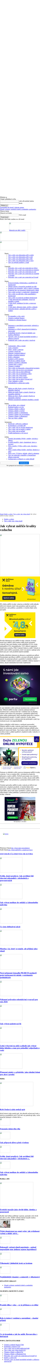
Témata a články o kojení (16, 411)
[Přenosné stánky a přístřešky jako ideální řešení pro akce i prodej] (11, 1068)
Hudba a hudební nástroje (16, 355)
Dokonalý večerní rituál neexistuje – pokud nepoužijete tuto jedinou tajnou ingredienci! (18, 1248)
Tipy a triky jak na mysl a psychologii (20, 370)
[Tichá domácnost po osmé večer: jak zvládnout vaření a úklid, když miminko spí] (5, 1227)
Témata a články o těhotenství (17, 416)
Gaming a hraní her (14, 351)
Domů (2, 514)
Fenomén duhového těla (10, 1129)
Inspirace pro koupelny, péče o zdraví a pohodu (23, 288)
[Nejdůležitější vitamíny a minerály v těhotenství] (5, 1273)
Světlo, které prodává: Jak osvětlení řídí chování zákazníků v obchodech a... (17, 1157)
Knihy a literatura (13, 357)
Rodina (7, 403)
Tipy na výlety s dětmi (15, 418)
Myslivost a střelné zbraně (16, 361)
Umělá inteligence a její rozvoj (18, 433)
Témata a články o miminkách (18, 412)
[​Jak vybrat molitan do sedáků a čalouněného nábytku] (11, 898)
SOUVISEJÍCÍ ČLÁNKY (9, 854)
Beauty (7, 253)
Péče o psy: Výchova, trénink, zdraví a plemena (23, 453)
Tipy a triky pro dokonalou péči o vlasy (21, 260)
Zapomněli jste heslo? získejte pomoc (12, 207)
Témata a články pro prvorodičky (19, 414)
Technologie (8, 422)
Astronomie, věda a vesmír (17, 346)
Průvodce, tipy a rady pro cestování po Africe (23, 268)
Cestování (7, 266)
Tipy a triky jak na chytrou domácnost (20, 427)
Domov (7, 281)
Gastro (6, 323)
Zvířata (7, 437)
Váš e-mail (22, 215)
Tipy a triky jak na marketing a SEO (20, 374)
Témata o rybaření (14, 366)
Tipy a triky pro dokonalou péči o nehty (21, 255)
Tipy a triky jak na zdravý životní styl (20, 379)
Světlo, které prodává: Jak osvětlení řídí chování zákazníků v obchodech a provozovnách (17, 878)
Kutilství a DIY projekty (16, 359)
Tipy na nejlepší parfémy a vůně (18, 262)
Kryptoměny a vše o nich (16, 316)
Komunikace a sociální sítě (17, 425)
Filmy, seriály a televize (15, 349)
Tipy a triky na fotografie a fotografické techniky (24, 368)
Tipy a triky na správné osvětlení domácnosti (22, 298)
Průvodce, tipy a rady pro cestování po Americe (23, 270)
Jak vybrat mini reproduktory (20, 848)
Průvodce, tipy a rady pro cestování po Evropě (23, 277)
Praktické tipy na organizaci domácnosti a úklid (23, 290)
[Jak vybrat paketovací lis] (11, 1020)
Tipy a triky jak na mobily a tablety (19, 429)
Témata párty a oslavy (15, 364)
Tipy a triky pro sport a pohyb (17, 377)
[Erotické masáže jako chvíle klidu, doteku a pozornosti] (16, 1206)
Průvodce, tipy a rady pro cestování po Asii (22, 272)
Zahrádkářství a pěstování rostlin (18, 383)
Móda (6, 387)
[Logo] (14, 240)
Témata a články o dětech (16, 409)
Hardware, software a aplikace (18, 424)
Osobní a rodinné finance (16, 318)
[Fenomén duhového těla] (5, 1125)
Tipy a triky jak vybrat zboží (17, 375)
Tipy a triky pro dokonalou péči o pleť (20, 257)
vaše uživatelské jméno (26, 201)
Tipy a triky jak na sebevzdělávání (19, 372)
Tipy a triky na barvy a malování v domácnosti (23, 292)
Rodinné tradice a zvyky (16, 407)
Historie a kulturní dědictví (16, 353)
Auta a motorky (13, 348)
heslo (20, 203)
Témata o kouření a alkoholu (17, 362)
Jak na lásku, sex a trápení (16, 405)
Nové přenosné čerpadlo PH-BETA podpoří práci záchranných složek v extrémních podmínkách (18, 975)
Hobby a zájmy (8, 514)
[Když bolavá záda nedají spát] (16, 1105)
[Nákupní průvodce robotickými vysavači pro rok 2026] (11, 995)
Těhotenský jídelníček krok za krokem (16, 1263)
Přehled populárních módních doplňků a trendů (23, 399)
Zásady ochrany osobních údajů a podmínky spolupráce (18, 209)
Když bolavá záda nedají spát (12, 1109)
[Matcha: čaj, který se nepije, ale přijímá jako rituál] (11, 945)
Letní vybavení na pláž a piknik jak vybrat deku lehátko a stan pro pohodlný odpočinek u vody (19, 1048)
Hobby (6, 344)
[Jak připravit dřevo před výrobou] (5, 1138)
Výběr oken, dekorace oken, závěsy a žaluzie (22, 307)
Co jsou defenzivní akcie (10, 927)
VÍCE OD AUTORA (25, 854)
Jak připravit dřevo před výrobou (14, 1142)
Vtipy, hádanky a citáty (15, 381)
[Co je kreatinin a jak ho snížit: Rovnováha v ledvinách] (4, 1330)
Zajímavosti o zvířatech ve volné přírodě (21, 459)
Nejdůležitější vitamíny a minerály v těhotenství (20, 1277)
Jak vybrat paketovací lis (10, 1024)
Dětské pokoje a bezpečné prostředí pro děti (22, 286)
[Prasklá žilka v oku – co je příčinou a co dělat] (4, 1301)
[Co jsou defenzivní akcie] (11, 923)
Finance (7, 314)
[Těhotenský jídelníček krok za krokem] (5, 1259)
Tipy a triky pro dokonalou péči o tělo (20, 259)
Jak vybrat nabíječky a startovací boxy (20, 850)
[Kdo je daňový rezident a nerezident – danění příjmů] (5, 1314)
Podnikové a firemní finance (17, 320)
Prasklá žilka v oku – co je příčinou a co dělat (19, 1305)
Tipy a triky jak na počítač (16, 431)
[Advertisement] (20, 488)
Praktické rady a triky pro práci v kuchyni (21, 340)
